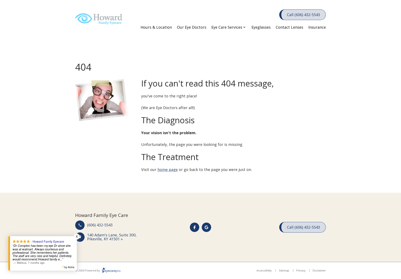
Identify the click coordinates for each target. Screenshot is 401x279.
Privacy (301, 270)
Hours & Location (156, 27)
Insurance (317, 27)
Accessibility (264, 270)
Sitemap (284, 270)
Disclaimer (319, 270)
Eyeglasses (261, 27)
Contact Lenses (289, 27)
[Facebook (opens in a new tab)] (194, 227)
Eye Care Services (226, 27)
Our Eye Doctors (191, 27)
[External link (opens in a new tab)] (206, 227)
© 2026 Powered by (88, 270)
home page (167, 169)
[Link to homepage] (100, 21)
